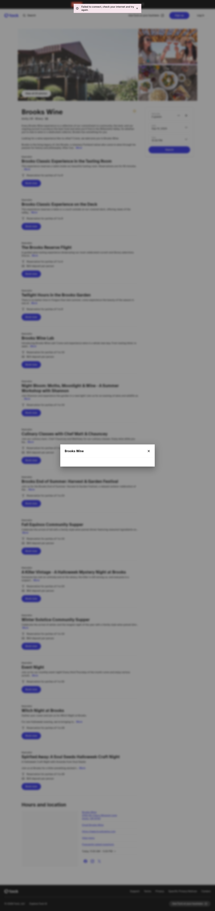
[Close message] (137, 8)
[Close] (148, 451)
